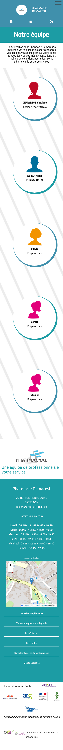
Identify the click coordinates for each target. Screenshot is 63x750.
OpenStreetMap (39, 605)
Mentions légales (32, 663)
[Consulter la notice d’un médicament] (51, 22)
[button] (31, 581)
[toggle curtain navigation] (58, 3)
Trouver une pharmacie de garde (31, 623)
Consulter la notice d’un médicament (31, 653)
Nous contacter (31, 558)
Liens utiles (31, 643)
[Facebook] (11, 22)
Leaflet (26, 605)
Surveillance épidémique (31, 613)
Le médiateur (31, 633)
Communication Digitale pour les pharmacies (42, 734)
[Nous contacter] (31, 22)
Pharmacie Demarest (39, 10)
